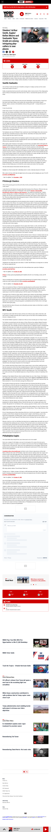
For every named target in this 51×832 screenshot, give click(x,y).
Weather (9, 18)
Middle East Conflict (29, 18)
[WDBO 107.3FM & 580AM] (25, 2)
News (5, 18)
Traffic (13, 18)
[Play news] (12, 66)
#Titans (4, 274)
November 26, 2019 (18, 284)
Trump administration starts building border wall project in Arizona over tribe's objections (17, 708)
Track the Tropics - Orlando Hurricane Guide (17, 666)
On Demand (22, 18)
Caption (45, 40)
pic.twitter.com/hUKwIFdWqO (9, 474)
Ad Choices (25, 817)
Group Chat (41, 18)
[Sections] (2, 2)
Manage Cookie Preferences (8, 819)
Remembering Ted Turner (11, 737)
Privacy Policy (5, 817)
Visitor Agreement (41, 816)
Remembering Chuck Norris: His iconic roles (17, 749)
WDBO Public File (6, 791)
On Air (17, 18)
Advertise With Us (6, 802)
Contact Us (5, 780)
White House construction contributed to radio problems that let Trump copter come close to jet (16, 695)
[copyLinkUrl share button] (13, 52)
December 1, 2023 (18, 177)
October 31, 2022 (18, 477)
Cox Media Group (8, 816)
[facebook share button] (4, 52)
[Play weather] (24, 66)
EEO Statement (6, 788)
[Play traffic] (38, 66)
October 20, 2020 (18, 271)
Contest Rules (5, 785)
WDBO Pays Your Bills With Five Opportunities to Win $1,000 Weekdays (19, 7)
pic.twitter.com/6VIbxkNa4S (28, 281)
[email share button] (10, 52)
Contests (36, 18)
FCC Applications (6, 793)
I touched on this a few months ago (11, 451)
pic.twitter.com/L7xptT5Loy (9, 269)
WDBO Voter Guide (8, 653)
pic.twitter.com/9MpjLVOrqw (9, 174)
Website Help (5, 808)
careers (33, 817)
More (46, 18)
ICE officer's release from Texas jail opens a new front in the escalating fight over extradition (17, 682)
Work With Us (5, 783)
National (5, 28)
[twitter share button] (7, 52)
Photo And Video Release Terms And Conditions (13, 796)
